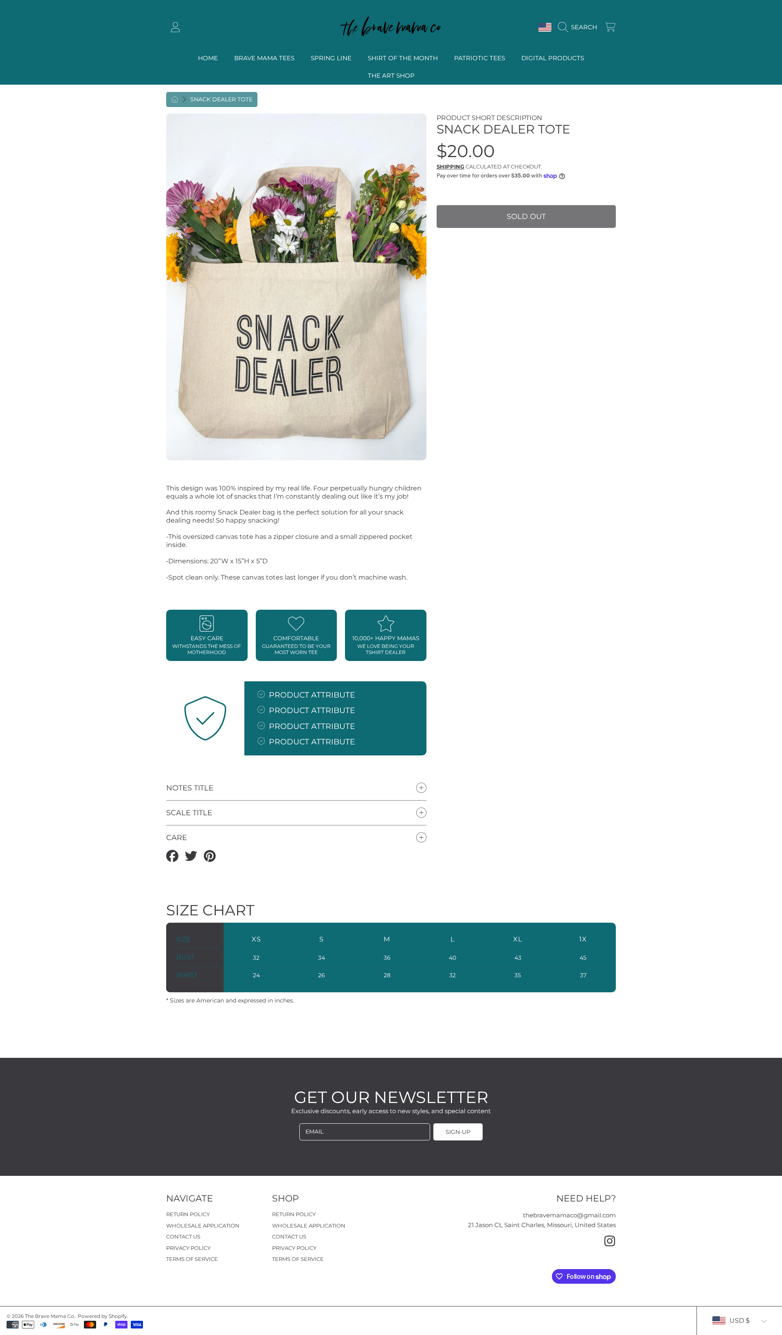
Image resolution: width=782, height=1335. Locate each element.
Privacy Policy (188, 1248)
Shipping (450, 166)
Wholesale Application (202, 1225)
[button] (579, 27)
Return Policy (188, 1214)
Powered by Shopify (102, 1316)
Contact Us (183, 1236)
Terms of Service (192, 1259)
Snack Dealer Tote (221, 99)
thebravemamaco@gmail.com (569, 1215)
